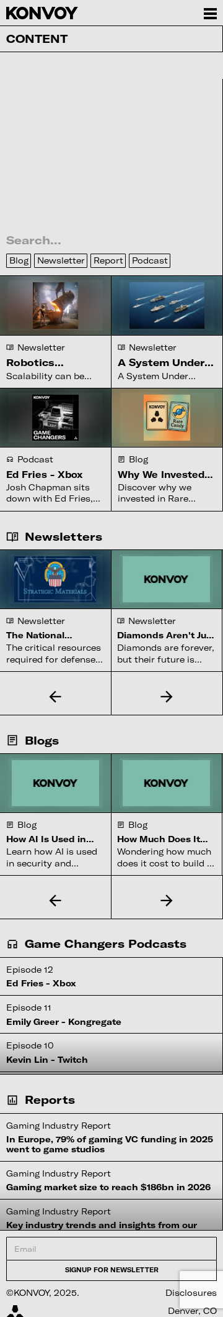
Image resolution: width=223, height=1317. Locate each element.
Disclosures (191, 1293)
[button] (56, 696)
